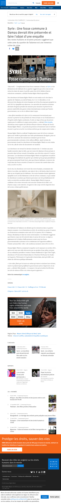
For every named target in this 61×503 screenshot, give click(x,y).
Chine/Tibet (43, 7)
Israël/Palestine (13, 7)
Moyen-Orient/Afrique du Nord (27, 333)
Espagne (51, 7)
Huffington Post (33, 287)
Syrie (49, 86)
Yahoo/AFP (17, 291)
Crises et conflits (18, 336)
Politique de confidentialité (24, 476)
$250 (28, 312)
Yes (37, 14)
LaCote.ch (25, 291)
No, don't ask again (45, 14)
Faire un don (48, 3)
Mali (36, 7)
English (15, 23)
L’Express (11, 291)
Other (28, 316)
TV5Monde (42, 287)
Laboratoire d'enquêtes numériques (36, 336)
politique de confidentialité (18, 499)
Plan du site (35, 476)
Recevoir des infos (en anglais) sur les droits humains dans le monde (20, 461)
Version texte (6, 479)
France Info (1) (12, 287)
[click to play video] (31, 69)
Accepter (44, 497)
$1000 (20, 316)
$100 (21, 312)
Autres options (54, 497)
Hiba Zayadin (48, 122)
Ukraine (22, 7)
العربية (19, 23)
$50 (13, 312)
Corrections (14, 476)
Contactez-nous (6, 476)
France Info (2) (22, 287)
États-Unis (29, 7)
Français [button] (38, 3)
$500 (13, 316)
